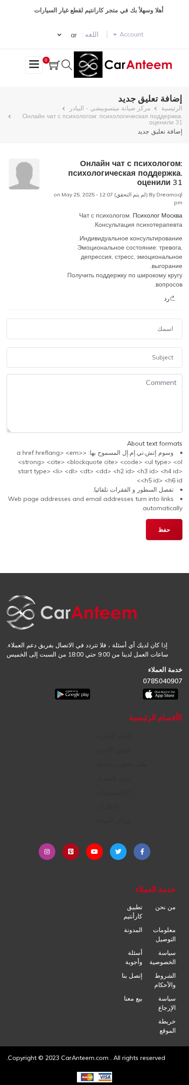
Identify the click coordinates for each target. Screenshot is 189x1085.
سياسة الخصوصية (162, 957)
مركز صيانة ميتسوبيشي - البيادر (110, 108)
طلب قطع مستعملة (121, 764)
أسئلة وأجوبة (133, 957)
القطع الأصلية (113, 750)
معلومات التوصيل (164, 934)
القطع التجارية (114, 736)
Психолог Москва (157, 215)
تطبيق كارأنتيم (133, 911)
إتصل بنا (132, 976)
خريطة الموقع (167, 1025)
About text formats (154, 443)
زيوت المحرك (113, 778)
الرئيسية (171, 108)
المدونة (133, 930)
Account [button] (131, 34)
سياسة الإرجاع (167, 1003)
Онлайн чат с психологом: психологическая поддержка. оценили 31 (102, 119)
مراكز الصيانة (113, 820)
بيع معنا (133, 998)
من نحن (165, 907)
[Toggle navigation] (34, 65)
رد (167, 298)
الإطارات (107, 806)
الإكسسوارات (113, 792)
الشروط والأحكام (165, 980)
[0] (54, 66)
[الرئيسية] (124, 64)
